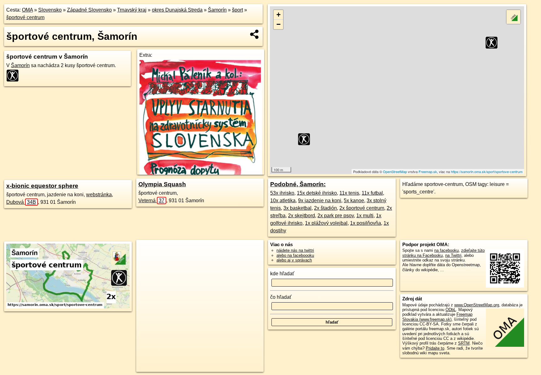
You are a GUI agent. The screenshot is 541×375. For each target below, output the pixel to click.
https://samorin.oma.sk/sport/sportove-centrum (487, 171)
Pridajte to (435, 348)
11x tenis (349, 193)
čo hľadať (280, 297)
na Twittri (453, 255)
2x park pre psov (335, 215)
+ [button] (278, 14)
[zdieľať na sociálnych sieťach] (254, 34)
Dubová (21, 202)
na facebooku (446, 250)
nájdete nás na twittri (295, 250)
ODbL (451, 309)
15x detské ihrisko (317, 193)
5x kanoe (354, 200)
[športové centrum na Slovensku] (14, 76)
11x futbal (372, 193)
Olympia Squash (162, 184)
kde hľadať (282, 273)
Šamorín (217, 10)
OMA (27, 10)
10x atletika (283, 200)
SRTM (464, 343)
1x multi (365, 215)
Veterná (151, 200)
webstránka (99, 194)
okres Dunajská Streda (177, 10)
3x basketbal (297, 208)
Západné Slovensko (89, 10)
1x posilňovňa (365, 223)
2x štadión (325, 208)
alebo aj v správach (294, 260)
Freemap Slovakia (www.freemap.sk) (437, 316)
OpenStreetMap (395, 171)
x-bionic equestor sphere (42, 185)
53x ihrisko (282, 193)
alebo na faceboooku (295, 255)
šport (237, 10)
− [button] (278, 24)
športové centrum (25, 17)
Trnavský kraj (132, 10)
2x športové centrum (361, 208)
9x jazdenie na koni (319, 200)
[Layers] (513, 17)
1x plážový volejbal (326, 223)
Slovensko (50, 10)
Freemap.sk (428, 171)
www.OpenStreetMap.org (476, 305)
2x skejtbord (301, 215)
